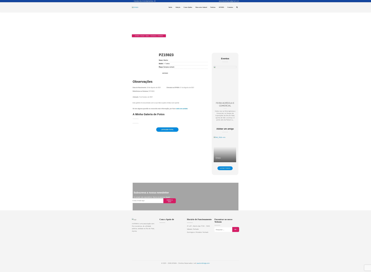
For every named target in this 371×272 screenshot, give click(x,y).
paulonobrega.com (203, 263)
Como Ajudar (188, 7)
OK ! (235, 229)
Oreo (218, 158)
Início (170, 7)
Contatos (230, 7)
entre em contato (182, 108)
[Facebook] (142, 234)
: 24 (140, 87)
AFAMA (221, 7)
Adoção (177, 7)
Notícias (212, 7)
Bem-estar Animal (201, 7)
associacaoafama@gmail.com (229, 1)
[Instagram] (146, 234)
